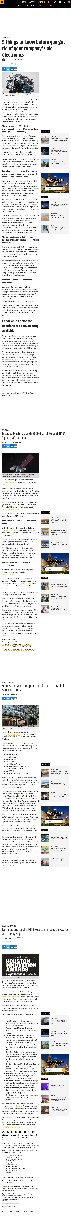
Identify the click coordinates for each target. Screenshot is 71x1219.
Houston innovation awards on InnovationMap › (12, 1214)
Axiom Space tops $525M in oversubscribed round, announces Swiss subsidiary (59, 151)
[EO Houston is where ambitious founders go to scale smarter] (45, 598)
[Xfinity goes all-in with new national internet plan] (45, 1087)
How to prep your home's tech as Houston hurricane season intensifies (59, 1110)
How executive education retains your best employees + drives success (59, 610)
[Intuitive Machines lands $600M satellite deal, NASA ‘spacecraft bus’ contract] (20, 465)
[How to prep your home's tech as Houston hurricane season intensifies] (45, 1110)
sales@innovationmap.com (11, 1127)
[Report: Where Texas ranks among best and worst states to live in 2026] (45, 1045)
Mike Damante (6, 694)
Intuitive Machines (11, 482)
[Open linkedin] (64, 2)
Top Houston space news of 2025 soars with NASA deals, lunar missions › (18, 642)
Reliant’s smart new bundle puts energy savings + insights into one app (59, 860)
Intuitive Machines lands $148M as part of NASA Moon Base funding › (17, 647)
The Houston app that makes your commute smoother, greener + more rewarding (59, 1099)
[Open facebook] (50, 2)
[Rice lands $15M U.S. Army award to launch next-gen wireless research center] (45, 1033)
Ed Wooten (8, 60)
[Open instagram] (59, 2)
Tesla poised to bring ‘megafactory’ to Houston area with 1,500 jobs (59, 795)
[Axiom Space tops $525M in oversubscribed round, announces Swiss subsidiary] (45, 151)
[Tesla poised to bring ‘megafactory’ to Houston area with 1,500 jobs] (45, 796)
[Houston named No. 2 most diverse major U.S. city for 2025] (45, 163)
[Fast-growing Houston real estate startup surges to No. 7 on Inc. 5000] (45, 773)
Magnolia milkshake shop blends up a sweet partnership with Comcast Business (59, 850)
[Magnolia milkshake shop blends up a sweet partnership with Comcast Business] (45, 850)
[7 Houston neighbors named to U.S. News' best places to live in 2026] (45, 140)
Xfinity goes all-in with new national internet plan (57, 1087)
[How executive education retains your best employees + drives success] (45, 609)
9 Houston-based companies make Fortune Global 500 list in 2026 (33, 688)
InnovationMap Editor (7, 938)
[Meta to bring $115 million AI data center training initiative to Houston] (45, 217)
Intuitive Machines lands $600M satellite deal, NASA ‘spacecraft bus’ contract (33, 436)
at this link (17, 1106)
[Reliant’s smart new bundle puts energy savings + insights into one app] (45, 862)
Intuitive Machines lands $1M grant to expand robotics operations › (17, 644)
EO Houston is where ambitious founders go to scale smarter (58, 597)
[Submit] (69, 2)
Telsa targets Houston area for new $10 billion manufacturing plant (59, 784)
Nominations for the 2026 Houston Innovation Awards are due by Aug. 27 (35, 932)
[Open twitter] (55, 2)
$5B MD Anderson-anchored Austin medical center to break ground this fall (59, 521)
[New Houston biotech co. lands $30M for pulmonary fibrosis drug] (45, 229)
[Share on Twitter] (8, 69)
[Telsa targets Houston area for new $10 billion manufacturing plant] (45, 784)
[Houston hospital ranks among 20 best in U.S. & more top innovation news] (45, 1021)
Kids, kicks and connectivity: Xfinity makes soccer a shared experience (59, 838)
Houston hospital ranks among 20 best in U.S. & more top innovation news (59, 1022)
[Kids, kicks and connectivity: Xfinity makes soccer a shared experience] (45, 838)
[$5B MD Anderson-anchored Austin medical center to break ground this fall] (45, 521)
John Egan (5, 442)
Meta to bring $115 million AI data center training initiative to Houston (59, 217)
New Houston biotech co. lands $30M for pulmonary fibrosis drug (59, 228)
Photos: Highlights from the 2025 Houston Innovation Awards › (16, 1209)
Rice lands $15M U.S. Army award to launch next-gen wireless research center (59, 1033)
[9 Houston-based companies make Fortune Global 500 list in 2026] (20, 717)
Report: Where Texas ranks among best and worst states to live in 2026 (59, 1045)
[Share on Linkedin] (12, 69)
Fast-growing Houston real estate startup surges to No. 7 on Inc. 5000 (59, 772)
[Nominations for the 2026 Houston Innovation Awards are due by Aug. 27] (20, 966)
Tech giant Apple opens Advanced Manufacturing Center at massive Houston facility (59, 532)
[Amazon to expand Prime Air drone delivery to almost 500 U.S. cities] (45, 544)
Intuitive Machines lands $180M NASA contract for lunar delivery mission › (18, 649)
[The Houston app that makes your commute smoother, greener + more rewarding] (45, 1099)
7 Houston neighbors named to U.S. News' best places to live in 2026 (59, 139)
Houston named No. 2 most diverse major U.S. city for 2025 (58, 162)
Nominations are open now (11, 997)
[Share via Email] (15, 69)
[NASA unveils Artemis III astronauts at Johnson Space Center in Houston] (45, 205)
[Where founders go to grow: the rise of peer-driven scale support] (45, 586)
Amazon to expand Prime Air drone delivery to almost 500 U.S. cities (59, 544)
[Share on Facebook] (4, 69)
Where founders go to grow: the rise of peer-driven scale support (59, 586)
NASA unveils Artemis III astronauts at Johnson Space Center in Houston (59, 205)
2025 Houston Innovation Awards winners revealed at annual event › (17, 1212)
